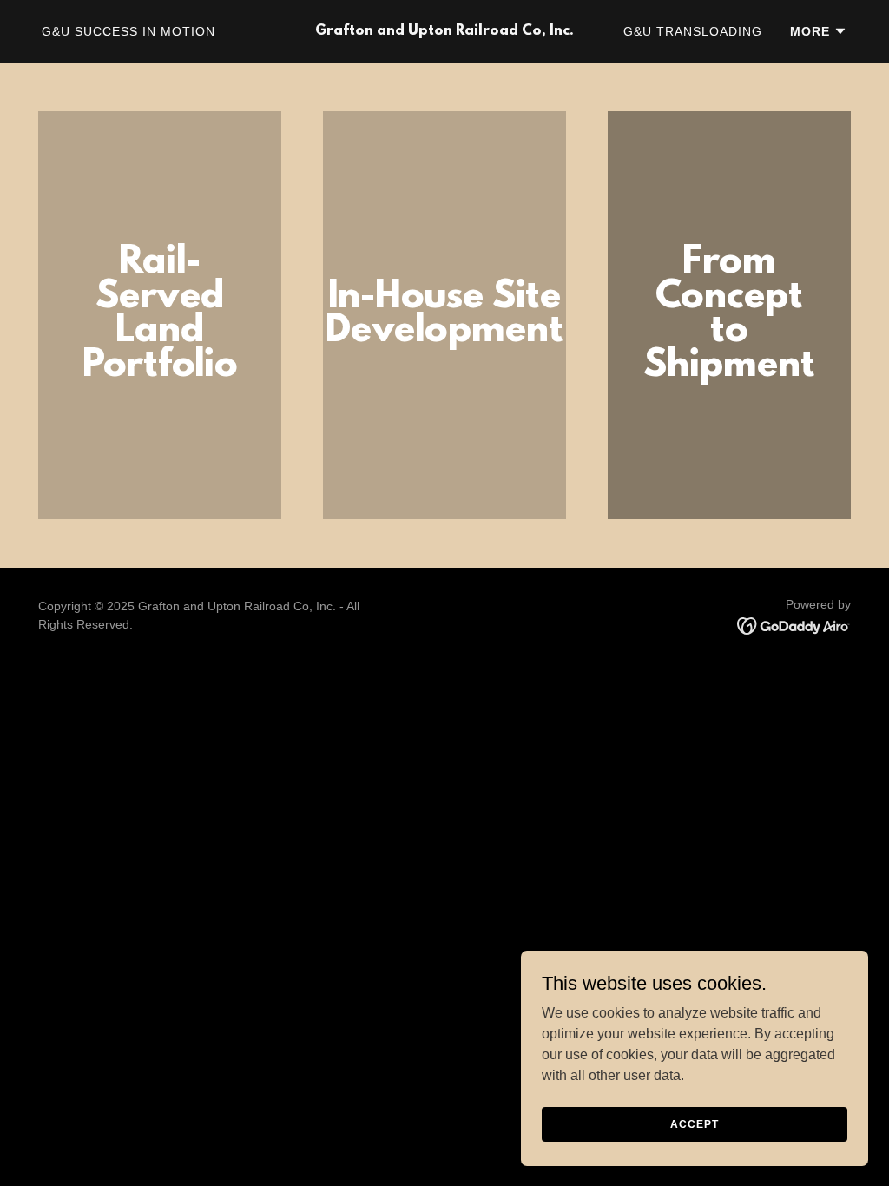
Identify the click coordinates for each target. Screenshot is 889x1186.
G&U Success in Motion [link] (128, 31)
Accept (694, 1123)
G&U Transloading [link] (692, 31)
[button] (818, 31)
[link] (444, 30)
